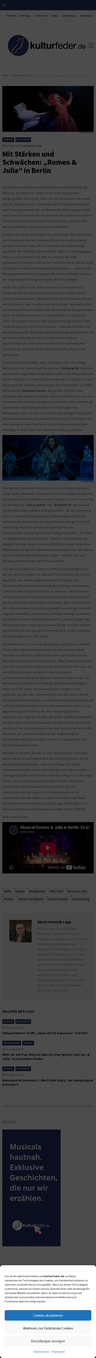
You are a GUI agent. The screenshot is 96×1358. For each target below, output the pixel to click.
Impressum (58, 1351)
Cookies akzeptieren (48, 1315)
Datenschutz (41, 1351)
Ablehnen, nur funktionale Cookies (48, 1328)
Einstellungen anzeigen (48, 1341)
